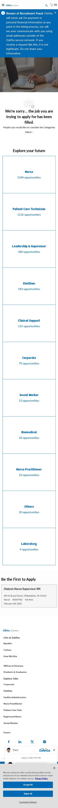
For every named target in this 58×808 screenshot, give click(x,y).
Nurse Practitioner (13, 703)
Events (7, 732)
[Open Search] (46, 5)
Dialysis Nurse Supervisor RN (22, 589)
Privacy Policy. (41, 778)
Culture (7, 650)
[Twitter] (32, 741)
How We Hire (10, 656)
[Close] (54, 768)
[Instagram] (44, 741)
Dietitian (8, 690)
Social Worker (11, 723)
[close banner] (55, 12)
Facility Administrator (15, 697)
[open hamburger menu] (3, 4)
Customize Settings (28, 802)
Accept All (27, 784)
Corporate (9, 684)
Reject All (28, 793)
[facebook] (8, 741)
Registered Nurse (12, 716)
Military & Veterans (13, 665)
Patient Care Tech (13, 710)
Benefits (8, 643)
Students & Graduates (15, 672)
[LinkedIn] (20, 741)
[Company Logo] (12, 5)
